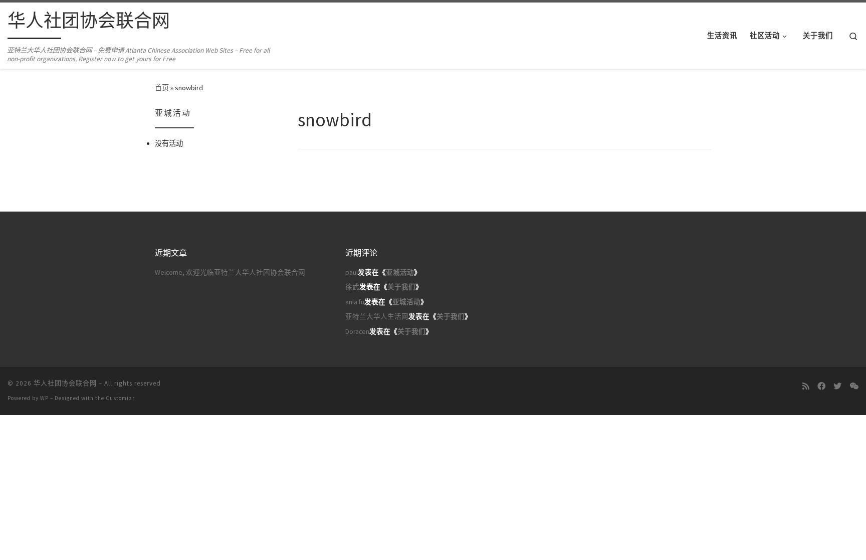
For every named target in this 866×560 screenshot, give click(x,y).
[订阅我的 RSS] (805, 386)
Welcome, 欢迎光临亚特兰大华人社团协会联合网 (230, 272)
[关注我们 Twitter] (837, 386)
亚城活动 (400, 272)
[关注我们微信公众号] (853, 386)
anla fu (354, 302)
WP (44, 398)
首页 (162, 87)
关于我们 (401, 287)
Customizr (120, 398)
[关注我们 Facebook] (821, 386)
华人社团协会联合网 (65, 383)
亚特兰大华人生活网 (376, 316)
